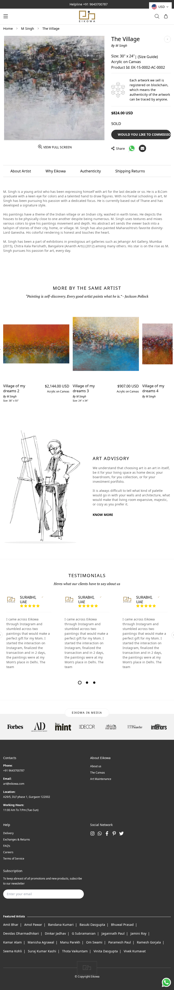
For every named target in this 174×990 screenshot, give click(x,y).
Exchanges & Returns (16, 839)
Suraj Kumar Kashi (42, 951)
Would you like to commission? (144, 134)
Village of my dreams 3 (84, 388)
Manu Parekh (70, 942)
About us (95, 766)
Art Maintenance (100, 779)
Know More (103, 514)
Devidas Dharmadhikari (21, 933)
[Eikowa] (87, 16)
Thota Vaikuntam (75, 951)
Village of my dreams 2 (14, 388)
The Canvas (97, 772)
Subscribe (73, 894)
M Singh (27, 28)
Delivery (8, 833)
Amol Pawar (33, 924)
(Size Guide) (148, 56)
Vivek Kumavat (135, 951)
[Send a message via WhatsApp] (166, 982)
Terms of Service (13, 858)
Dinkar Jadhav (55, 933)
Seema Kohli (12, 951)
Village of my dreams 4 (153, 388)
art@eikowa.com (13, 784)
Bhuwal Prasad (122, 924)
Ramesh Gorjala (149, 942)
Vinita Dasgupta (106, 951)
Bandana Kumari (61, 924)
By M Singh (119, 45)
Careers (8, 852)
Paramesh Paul (119, 942)
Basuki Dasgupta (92, 924)
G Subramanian (84, 933)
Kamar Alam (12, 942)
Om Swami (94, 942)
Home (8, 28)
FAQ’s (6, 846)
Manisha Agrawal (41, 942)
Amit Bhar (10, 924)
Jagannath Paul (113, 933)
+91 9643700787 (95, 4)
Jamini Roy (138, 933)
